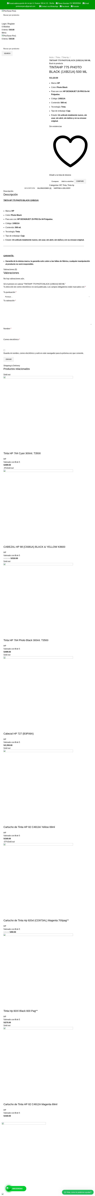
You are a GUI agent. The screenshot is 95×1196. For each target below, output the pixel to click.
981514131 (54, 1184)
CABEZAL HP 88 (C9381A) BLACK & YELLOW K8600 (34, 546)
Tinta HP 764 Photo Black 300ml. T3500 (25, 640)
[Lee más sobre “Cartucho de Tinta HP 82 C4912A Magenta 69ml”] (6, 1100)
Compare (55, 181)
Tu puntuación (9, 292)
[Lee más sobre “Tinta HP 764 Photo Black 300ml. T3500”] (6, 636)
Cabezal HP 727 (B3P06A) (18, 733)
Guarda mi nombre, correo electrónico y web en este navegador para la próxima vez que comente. (43, 353)
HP (60, 185)
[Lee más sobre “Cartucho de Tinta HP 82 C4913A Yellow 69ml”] (6, 822)
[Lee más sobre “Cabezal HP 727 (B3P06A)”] (6, 729)
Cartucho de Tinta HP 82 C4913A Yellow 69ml (29, 827)
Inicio (51, 57)
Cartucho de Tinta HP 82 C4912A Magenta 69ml (30, 1104)
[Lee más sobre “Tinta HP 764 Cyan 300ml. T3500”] (6, 449)
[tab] (29, 188)
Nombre (7, 329)
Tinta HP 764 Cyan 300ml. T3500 (22, 453)
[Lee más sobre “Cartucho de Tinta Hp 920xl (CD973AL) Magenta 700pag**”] (6, 916)
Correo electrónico (11, 339)
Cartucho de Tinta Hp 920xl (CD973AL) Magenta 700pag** (36, 920)
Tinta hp (65, 57)
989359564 (54, 1179)
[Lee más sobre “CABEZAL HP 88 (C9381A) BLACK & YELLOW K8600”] (6, 542)
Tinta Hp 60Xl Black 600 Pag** (20, 1010)
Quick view (13, 449)
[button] (6, 1006)
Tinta (58, 57)
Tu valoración (9, 301)
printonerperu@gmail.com (60, 1188)
